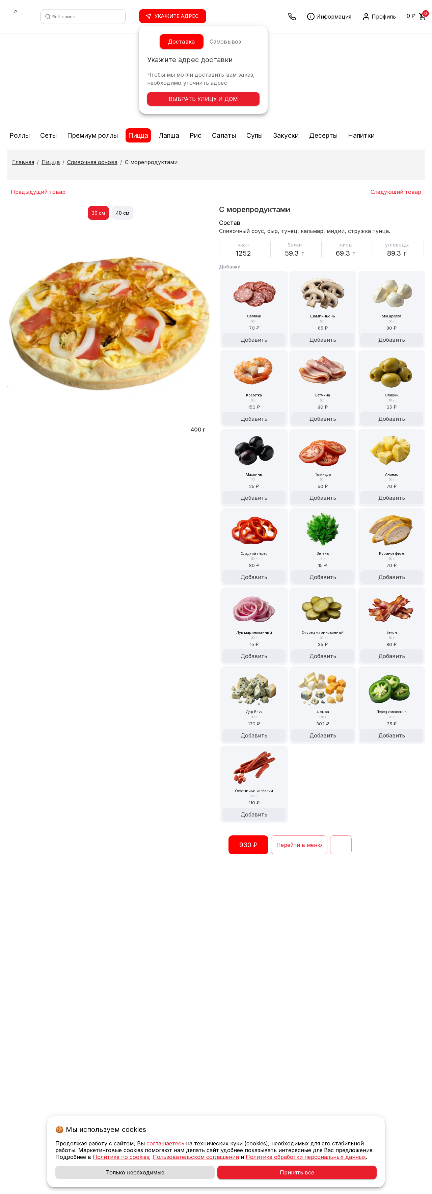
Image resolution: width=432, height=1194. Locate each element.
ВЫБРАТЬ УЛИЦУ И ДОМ (203, 99)
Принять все (297, 1172)
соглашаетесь (165, 1143)
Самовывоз (225, 41)
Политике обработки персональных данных (306, 1156)
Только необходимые (135, 1172)
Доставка (181, 41)
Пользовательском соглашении (196, 1156)
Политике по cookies (121, 1156)
